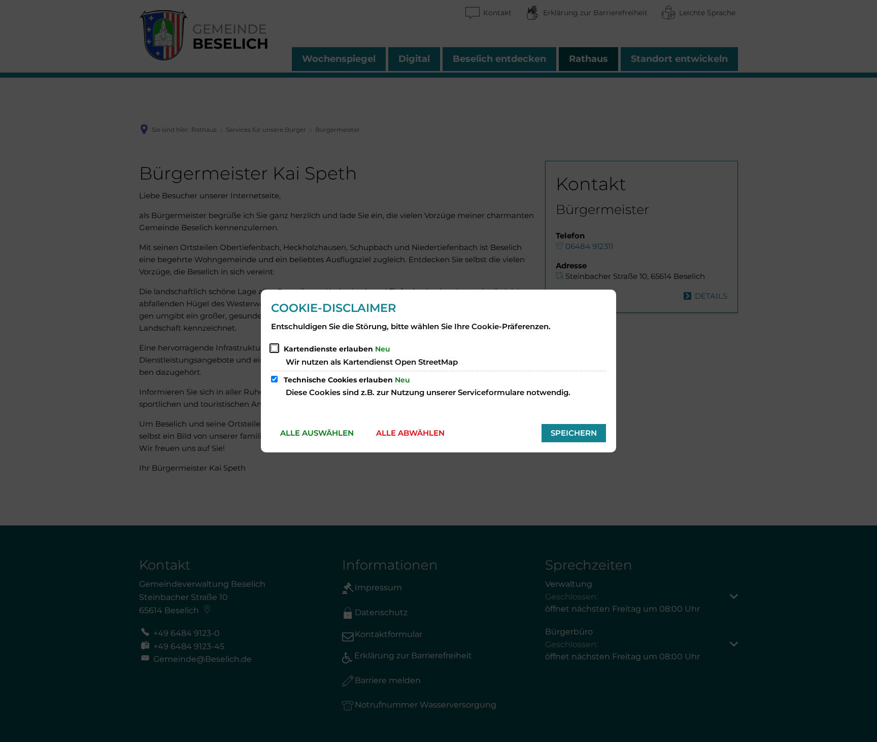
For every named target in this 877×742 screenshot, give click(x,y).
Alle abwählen (410, 433)
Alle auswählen (317, 433)
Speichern (574, 433)
